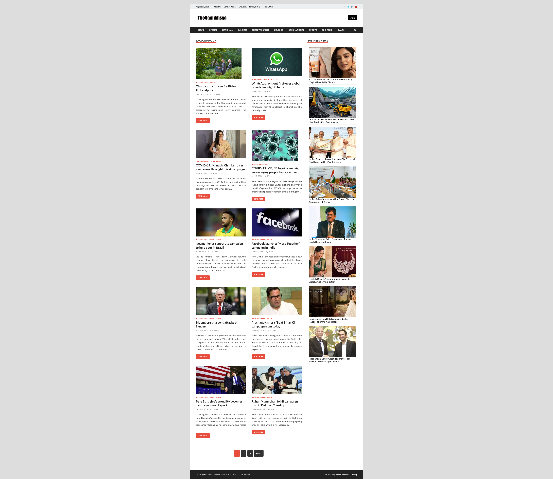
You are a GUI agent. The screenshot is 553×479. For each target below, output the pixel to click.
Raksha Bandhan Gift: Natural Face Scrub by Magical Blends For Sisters (330, 81)
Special (213, 30)
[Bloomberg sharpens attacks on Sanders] (221, 302)
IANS (217, 94)
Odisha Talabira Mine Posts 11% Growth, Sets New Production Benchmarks (331, 120)
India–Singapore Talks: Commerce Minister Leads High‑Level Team (330, 240)
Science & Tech (270, 80)
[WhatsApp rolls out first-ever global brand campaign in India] (277, 63)
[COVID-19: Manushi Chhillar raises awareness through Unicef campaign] (221, 145)
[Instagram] (352, 7)
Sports (313, 30)
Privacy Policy (254, 7)
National (227, 30)
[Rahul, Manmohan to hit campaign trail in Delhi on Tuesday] (277, 381)
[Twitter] (348, 7)
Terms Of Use (268, 7)
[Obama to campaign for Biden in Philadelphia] (221, 65)
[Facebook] (345, 7)
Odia (352, 17)
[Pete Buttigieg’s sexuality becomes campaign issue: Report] (221, 381)
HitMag (353, 474)
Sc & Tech (327, 30)
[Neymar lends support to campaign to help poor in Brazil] (221, 223)
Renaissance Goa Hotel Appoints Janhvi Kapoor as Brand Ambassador (328, 320)
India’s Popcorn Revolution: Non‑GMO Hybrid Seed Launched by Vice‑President (332, 160)
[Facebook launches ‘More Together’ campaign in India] (277, 223)
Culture (278, 30)
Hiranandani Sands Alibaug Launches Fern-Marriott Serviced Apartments (330, 360)
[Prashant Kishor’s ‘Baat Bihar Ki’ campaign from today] (277, 302)
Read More (202, 120)
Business (242, 30)
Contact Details (230, 7)
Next (258, 453)
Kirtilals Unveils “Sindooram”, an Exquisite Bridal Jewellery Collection (329, 280)
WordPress (341, 474)
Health (340, 30)
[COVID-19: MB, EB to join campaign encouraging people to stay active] (277, 146)
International (296, 30)
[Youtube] (356, 7)
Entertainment (260, 30)
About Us (217, 7)
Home (201, 30)
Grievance (243, 7)
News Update (257, 80)
